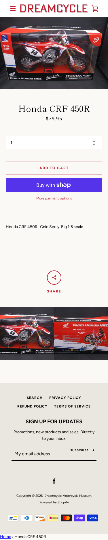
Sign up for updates (54, 421)
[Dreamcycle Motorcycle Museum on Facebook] (54, 480)
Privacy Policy (65, 398)
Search (35, 398)
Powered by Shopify (54, 502)
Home (5, 536)
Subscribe (79, 450)
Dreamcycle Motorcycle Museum (67, 496)
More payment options (54, 198)
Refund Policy (32, 406)
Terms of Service (72, 406)
